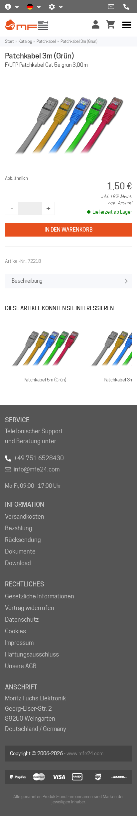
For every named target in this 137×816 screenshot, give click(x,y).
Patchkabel (46, 41)
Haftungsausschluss (32, 654)
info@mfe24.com (37, 469)
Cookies (15, 631)
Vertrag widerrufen (29, 607)
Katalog (25, 41)
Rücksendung (23, 539)
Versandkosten (24, 516)
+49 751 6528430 (39, 458)
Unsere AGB (21, 666)
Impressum (19, 642)
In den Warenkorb (69, 230)
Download (18, 563)
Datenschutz (22, 619)
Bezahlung (18, 528)
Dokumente (20, 551)
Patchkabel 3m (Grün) (79, 41)
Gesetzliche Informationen (39, 596)
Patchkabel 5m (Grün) (45, 379)
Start (9, 41)
